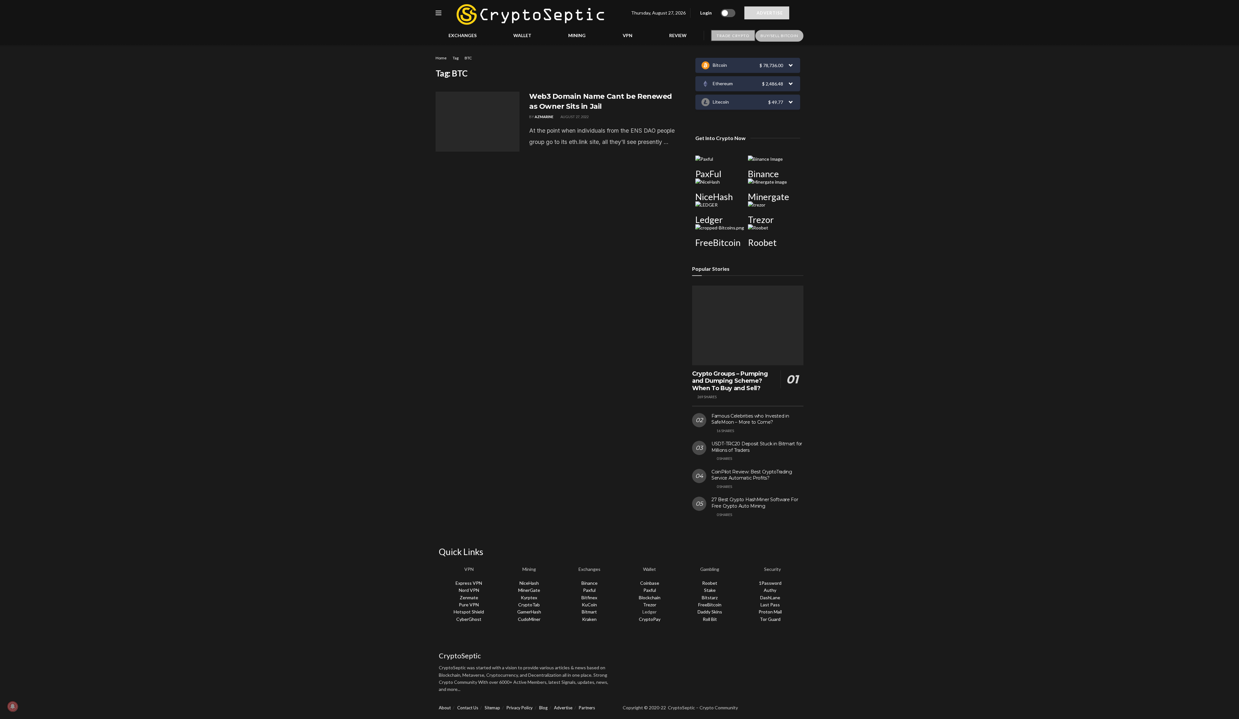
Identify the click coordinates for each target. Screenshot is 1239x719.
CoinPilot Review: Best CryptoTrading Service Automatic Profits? (751, 475)
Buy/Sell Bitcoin (779, 35)
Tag (455, 58)
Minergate (768, 196)
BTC (468, 58)
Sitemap (492, 707)
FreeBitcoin (717, 242)
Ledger (709, 219)
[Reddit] (699, 641)
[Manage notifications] (12, 706)
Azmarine (544, 117)
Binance (763, 173)
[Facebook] (631, 641)
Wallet (522, 35)
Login (705, 12)
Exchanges (462, 35)
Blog (543, 707)
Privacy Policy (520, 707)
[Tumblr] (733, 641)
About (445, 707)
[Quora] (682, 641)
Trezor (761, 219)
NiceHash (714, 196)
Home (441, 58)
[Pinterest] (716, 641)
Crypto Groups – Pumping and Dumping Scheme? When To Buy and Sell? (730, 381)
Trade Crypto (733, 35)
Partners (587, 707)
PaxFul (708, 173)
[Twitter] (648, 641)
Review (678, 35)
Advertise (769, 12)
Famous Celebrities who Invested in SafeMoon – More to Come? (750, 419)
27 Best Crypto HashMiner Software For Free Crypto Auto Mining (754, 503)
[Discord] (665, 641)
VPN (627, 35)
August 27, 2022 (574, 117)
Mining (577, 35)
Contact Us (467, 707)
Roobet (762, 242)
